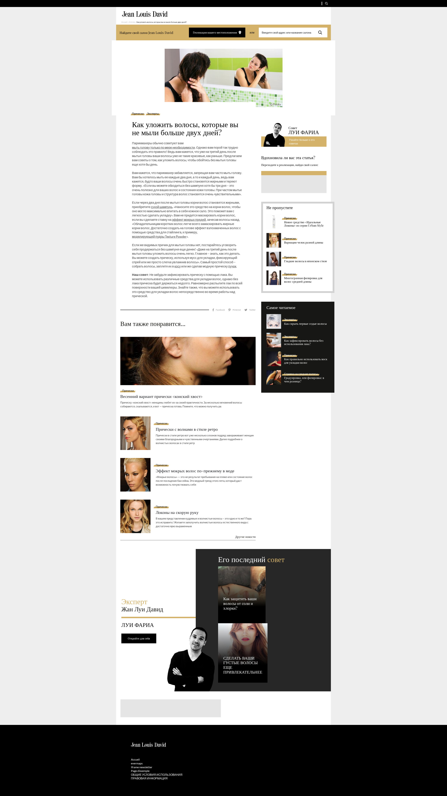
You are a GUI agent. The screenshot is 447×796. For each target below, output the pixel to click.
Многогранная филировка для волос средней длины (303, 279)
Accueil (124, 22)
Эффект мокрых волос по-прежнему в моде (195, 470)
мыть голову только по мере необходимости (163, 147)
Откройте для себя (139, 638)
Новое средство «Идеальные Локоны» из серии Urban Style (304, 223)
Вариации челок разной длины (303, 242)
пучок (232, 266)
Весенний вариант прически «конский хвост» (161, 396)
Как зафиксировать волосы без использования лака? (303, 342)
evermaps (137, 763)
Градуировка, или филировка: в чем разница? (304, 379)
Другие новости (245, 537)
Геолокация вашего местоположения (215, 32)
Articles (132, 22)
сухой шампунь (162, 207)
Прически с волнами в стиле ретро (187, 429)
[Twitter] (250, 310)
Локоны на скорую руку (177, 512)
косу (177, 266)
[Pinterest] (234, 310)
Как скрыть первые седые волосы (305, 323)
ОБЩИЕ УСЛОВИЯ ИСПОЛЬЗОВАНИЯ (156, 774)
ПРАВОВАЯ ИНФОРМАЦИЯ (149, 778)
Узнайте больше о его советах (302, 141)
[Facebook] (218, 310)
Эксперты (153, 113)
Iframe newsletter (141, 767)
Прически (138, 113)
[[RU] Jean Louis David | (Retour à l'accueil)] (145, 14)
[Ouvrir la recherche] (326, 3)
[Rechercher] (321, 32)
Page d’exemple (140, 770)
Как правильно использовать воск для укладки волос (305, 360)
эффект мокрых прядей (189, 219)
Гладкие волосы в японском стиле (305, 261)
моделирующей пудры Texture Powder (159, 236)
